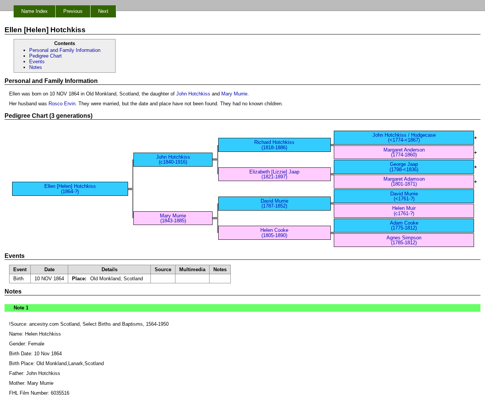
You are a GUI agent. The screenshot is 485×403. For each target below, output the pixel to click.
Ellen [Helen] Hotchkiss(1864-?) (70, 188)
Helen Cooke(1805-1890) (274, 232)
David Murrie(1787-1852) (274, 203)
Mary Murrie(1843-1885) (173, 218)
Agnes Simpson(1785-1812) (403, 240)
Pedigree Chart (45, 56)
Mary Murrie (234, 94)
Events (37, 61)
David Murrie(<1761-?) (404, 196)
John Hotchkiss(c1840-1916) (173, 159)
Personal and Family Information (64, 50)
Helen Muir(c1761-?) (404, 210)
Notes (35, 67)
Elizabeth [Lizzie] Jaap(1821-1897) (274, 174)
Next (103, 11)
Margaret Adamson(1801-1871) (404, 181)
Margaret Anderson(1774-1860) (404, 152)
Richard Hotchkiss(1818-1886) (274, 144)
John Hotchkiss (193, 94)
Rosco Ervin (61, 103)
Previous (73, 11)
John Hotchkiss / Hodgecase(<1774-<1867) (404, 137)
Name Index (34, 11)
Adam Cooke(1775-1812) (404, 225)
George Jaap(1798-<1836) (404, 166)
